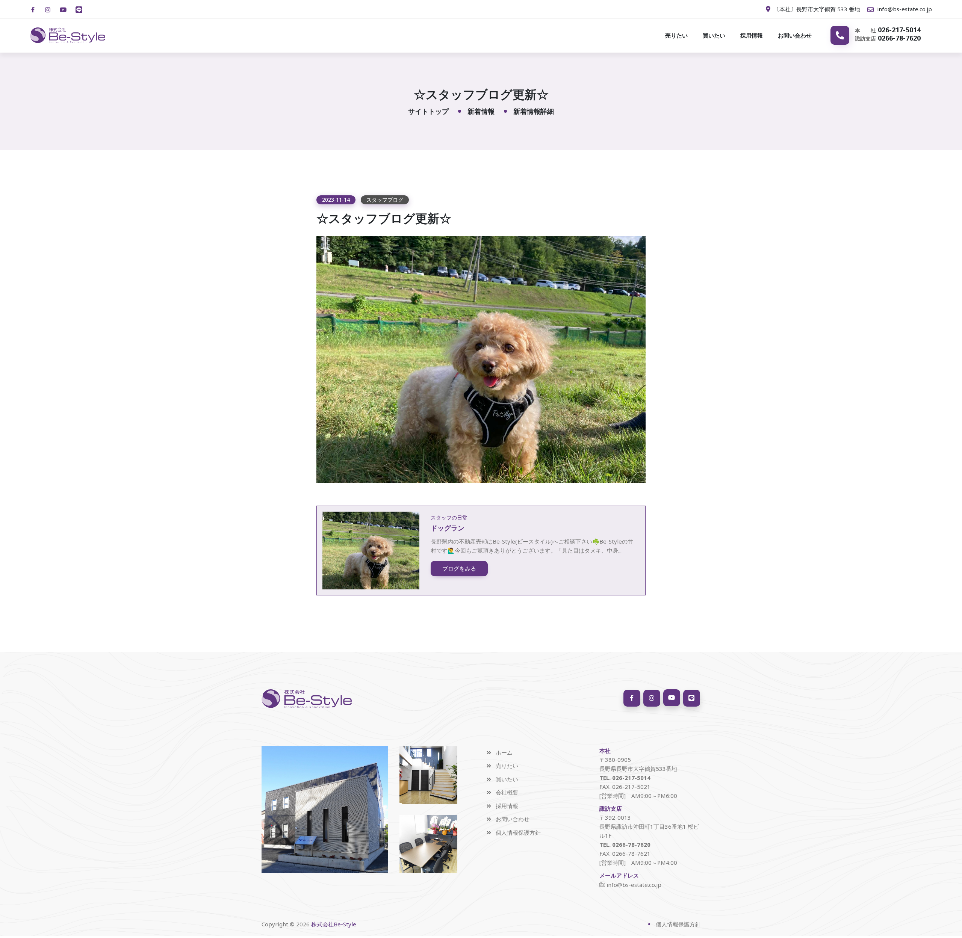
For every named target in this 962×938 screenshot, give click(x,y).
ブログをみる (459, 568)
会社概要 (507, 792)
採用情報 (751, 35)
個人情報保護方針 (518, 832)
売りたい (676, 35)
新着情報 (481, 111)
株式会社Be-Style (333, 924)
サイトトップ (428, 111)
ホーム (504, 752)
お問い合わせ (795, 35)
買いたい (714, 35)
